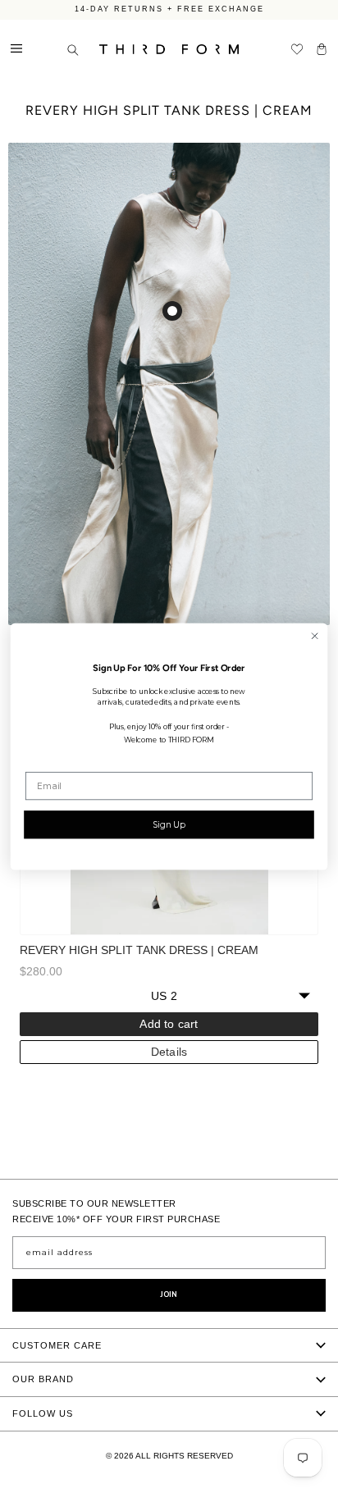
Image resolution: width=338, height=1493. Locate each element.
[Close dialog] (315, 636)
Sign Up (169, 824)
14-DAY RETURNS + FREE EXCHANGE (169, 9)
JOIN (169, 1294)
